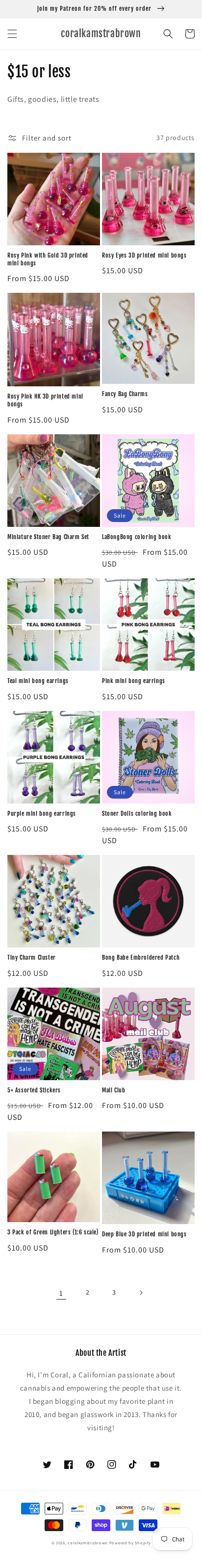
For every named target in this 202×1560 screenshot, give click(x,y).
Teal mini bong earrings (38, 681)
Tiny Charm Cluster (31, 957)
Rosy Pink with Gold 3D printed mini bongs (47, 259)
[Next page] (141, 1292)
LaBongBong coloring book (136, 537)
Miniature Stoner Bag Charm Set (48, 537)
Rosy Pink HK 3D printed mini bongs (45, 400)
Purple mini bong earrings (41, 813)
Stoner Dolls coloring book (137, 813)
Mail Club (113, 1090)
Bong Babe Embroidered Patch (140, 957)
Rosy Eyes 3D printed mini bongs (144, 255)
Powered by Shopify (130, 1542)
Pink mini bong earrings (133, 681)
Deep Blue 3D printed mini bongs (144, 1234)
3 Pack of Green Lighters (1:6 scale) (53, 1232)
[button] (12, 34)
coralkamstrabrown (88, 1542)
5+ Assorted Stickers (34, 1090)
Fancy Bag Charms (125, 394)
